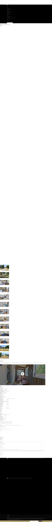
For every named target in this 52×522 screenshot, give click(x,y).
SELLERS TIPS (8, 17)
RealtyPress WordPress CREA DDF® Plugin (3, 457)
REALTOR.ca (2, 449)
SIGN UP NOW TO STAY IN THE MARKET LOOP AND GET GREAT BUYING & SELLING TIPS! (19, 521)
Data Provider (1, 453)
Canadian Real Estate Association (16, 449)
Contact (8, 20)
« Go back (1, 22)
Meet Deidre (8, 8)
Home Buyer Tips (9, 14)
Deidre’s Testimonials (9, 9)
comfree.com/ (1, 446)
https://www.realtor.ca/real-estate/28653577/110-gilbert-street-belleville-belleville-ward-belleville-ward (10, 425)
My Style (8, 10)
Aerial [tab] (0, 424)
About (7, 7)
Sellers (7, 15)
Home (7, 6)
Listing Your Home (9, 16)
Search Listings (8, 12)
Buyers (7, 13)
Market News (8, 19)
